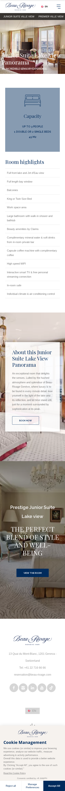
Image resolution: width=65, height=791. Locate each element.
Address (35, 659)
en (46, 6)
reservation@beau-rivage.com (32, 674)
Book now (25, 420)
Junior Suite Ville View (18, 16)
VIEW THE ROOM (33, 573)
